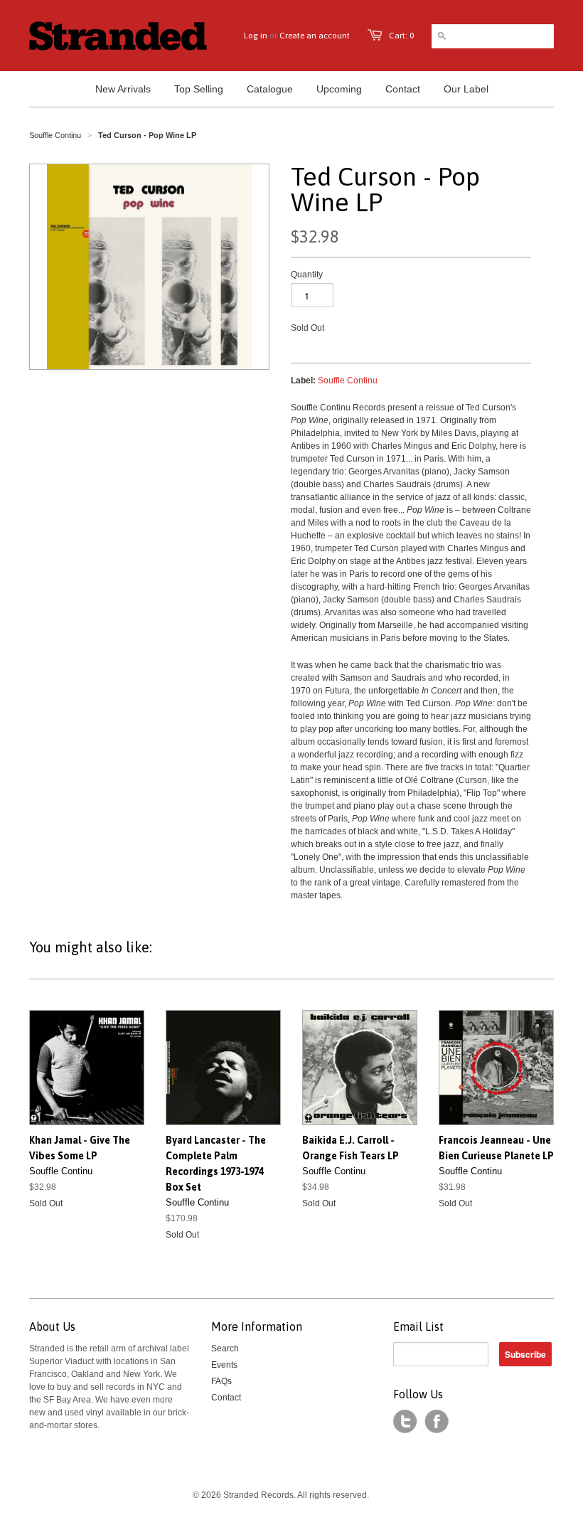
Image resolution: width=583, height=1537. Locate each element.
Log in (255, 36)
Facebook (436, 1422)
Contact (226, 1398)
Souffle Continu (55, 135)
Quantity (307, 275)
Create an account (314, 36)
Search (225, 1348)
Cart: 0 (401, 36)
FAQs (221, 1381)
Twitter (405, 1422)
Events (224, 1365)
